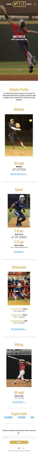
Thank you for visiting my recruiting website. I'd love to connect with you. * (19, 432)
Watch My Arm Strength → (19, 174)
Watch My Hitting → (19, 402)
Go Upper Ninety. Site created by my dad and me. (20, 450)
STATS (32, 417)
